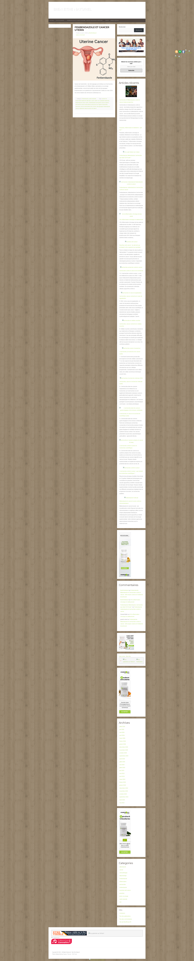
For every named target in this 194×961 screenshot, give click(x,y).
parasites (121, 893)
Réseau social (115, 20)
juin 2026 (121, 729)
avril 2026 (122, 735)
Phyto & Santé (60, 20)
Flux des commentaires (125, 919)
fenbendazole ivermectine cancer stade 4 (99, 102)
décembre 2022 (123, 788)
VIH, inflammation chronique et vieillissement (131, 219)
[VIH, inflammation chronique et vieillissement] (131, 215)
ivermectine (122, 884)
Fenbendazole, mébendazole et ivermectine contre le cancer (131, 609)
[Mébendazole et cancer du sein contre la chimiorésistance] (131, 498)
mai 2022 (121, 802)
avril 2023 (122, 776)
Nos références (55, 937)
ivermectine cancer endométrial (83, 104)
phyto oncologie (123, 896)
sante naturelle (92, 98)
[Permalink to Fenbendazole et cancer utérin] (94, 59)
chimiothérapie (123, 872)
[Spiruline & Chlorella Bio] (125, 832)
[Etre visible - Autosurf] (120, 660)
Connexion (122, 913)
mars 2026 (122, 738)
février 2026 (122, 741)
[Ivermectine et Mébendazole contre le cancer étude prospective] (131, 92)
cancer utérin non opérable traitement (100, 100)
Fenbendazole (85, 98)
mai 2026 (121, 732)
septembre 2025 (123, 756)
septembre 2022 (123, 797)
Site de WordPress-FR (125, 922)
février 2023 (122, 782)
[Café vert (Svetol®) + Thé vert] (126, 642)
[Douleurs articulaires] (125, 692)
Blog (107, 20)
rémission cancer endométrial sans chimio (85, 106)
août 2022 (122, 800)
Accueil (52, 20)
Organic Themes (67, 954)
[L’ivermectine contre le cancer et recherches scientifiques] (131, 441)
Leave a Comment (80, 35)
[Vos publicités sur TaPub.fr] (129, 660)
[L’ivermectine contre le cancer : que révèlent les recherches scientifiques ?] (131, 468)
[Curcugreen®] (125, 554)
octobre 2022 (123, 794)
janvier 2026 (122, 744)
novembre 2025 (123, 750)
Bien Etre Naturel (72, 9)
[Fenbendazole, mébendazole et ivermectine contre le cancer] (131, 183)
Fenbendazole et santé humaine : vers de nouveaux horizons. (85, 20)
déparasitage (122, 875)
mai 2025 (121, 764)
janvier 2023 (122, 785)
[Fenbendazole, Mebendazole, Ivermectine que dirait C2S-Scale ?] (131, 152)
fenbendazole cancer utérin (82, 102)
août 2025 (122, 759)
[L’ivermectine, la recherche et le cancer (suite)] (131, 348)
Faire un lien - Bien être (125, 656)
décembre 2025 (123, 747)
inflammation (122, 881)
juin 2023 (121, 770)
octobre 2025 (123, 753)
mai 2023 (121, 773)
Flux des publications (124, 916)
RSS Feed (74, 954)
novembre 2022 (123, 791)
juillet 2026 (122, 726)
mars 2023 (122, 779)
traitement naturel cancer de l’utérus (87, 108)
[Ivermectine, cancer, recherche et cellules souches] (131, 320)
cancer (121, 870)
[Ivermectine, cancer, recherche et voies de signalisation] (131, 293)
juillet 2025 (122, 761)
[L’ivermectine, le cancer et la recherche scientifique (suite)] (131, 409)
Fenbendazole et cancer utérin (92, 28)
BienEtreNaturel (92, 33)
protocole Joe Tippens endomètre (99, 104)
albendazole (122, 867)
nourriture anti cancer (125, 890)
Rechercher (122, 27)
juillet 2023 (122, 767)
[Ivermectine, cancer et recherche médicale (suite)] (131, 378)
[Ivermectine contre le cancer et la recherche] (131, 267)
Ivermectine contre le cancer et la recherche (131, 270)
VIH (120, 902)
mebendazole (123, 887)
